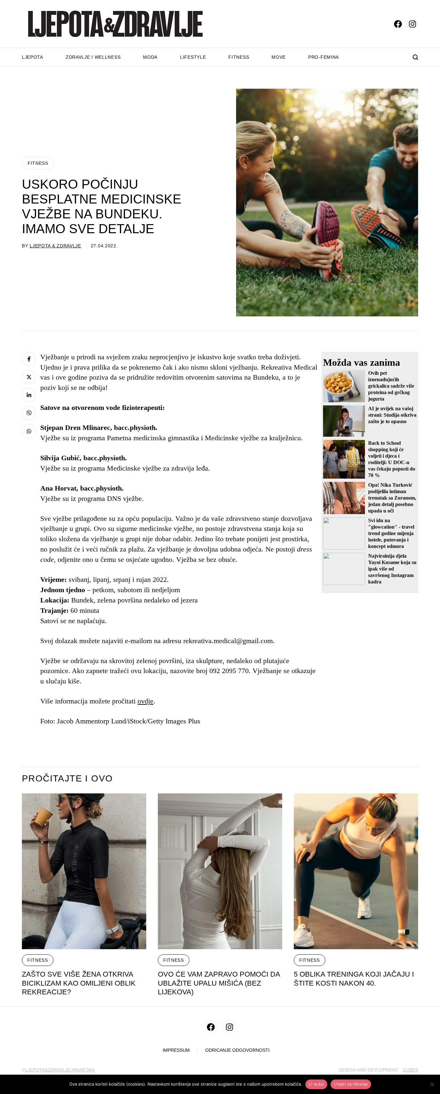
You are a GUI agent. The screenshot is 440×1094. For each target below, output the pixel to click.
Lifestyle (193, 57)
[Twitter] (29, 377)
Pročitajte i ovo (67, 778)
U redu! (316, 1084)
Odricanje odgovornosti (237, 1050)
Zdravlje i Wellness (93, 57)
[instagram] (412, 24)
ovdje (145, 701)
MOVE (279, 57)
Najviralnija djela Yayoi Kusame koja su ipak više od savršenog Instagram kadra (392, 568)
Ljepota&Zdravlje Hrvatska (60, 1069)
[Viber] (29, 413)
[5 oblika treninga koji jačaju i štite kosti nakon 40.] (356, 871)
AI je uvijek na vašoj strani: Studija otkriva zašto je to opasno (392, 415)
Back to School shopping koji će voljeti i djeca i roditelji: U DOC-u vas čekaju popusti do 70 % (391, 459)
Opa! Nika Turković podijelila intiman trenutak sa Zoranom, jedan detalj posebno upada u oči (392, 497)
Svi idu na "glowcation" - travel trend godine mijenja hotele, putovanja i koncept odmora (391, 533)
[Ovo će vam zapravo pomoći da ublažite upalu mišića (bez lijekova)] (220, 871)
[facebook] (398, 24)
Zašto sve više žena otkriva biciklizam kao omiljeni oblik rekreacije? (79, 983)
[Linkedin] (29, 395)
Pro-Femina (323, 57)
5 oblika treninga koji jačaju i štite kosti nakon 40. (354, 978)
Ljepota (32, 57)
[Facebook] (29, 359)
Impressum (176, 1050)
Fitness (238, 57)
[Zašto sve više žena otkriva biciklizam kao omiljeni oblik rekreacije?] (84, 871)
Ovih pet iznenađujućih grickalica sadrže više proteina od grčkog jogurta (391, 386)
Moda (150, 57)
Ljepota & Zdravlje (55, 245)
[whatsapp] (29, 431)
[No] (432, 1084)
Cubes (410, 1069)
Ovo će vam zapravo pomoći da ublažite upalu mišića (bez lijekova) (219, 983)
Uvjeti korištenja (351, 1084)
